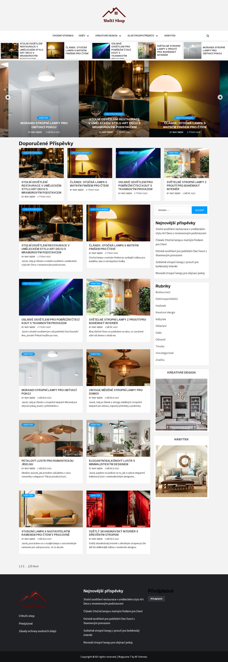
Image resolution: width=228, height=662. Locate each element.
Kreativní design (106, 35)
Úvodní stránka (63, 35)
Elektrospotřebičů (141, 35)
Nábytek (170, 35)
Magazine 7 (124, 656)
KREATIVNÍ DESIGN (181, 372)
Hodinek (161, 306)
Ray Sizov (36, 132)
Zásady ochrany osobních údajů (37, 631)
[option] (23, 51)
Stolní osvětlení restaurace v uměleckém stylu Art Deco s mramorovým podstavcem (114, 123)
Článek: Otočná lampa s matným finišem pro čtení (77, 50)
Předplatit (156, 598)
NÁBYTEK (181, 439)
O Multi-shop (27, 616)
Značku (160, 360)
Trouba (160, 346)
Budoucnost (163, 292)
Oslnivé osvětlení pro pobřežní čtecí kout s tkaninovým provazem (135, 186)
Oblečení (161, 326)
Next (35, 566)
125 (30, 566)
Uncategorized (114, 114)
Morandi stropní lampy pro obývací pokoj (214, 50)
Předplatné (26, 623)
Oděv (82, 35)
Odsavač (161, 339)
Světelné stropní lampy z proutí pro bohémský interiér (186, 186)
